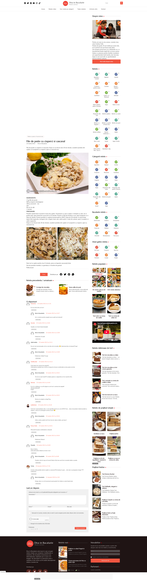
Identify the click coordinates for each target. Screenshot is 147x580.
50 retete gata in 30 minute (99, 290)
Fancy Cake (34, 426)
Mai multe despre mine (106, 61)
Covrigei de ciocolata (42, 287)
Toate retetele (81, 9)
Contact (103, 9)
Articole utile (93, 9)
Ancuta (33, 323)
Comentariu (32, 494)
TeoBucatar (34, 362)
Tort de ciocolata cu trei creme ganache (109, 368)
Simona (33, 382)
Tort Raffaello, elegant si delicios (109, 487)
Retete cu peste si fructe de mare (35, 136)
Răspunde (33, 310)
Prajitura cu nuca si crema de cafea (114, 459)
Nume (31, 506)
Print (43, 274)
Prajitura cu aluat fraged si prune (76, 549)
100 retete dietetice (113, 290)
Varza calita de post (75, 287)
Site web (69, 506)
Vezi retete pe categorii (67, 9)
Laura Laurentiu (95, 570)
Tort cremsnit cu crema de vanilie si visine (110, 381)
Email (50, 506)
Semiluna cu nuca (99, 434)
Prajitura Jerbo (114, 434)
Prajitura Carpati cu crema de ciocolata (111, 500)
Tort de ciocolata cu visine (110, 355)
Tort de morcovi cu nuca (109, 395)
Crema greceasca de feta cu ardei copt (77, 561)
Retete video (52, 9)
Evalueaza (31, 527)
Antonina (33, 303)
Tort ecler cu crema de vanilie (99, 316)
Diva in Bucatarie (76, 3)
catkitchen (34, 405)
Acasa (43, 9)
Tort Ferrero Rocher (108, 474)
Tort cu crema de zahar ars (114, 316)
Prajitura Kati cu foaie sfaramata (108, 513)
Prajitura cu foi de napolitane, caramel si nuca (99, 459)
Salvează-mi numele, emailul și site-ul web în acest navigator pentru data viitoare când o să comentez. (58, 513)
